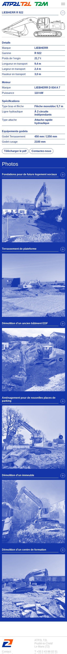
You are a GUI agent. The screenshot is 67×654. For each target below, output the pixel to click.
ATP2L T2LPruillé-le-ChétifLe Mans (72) (43, 643)
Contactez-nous (41, 151)
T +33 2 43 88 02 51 (46, 651)
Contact (6, 651)
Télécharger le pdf (15, 151)
